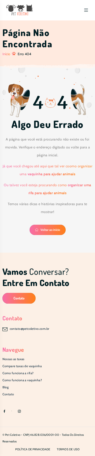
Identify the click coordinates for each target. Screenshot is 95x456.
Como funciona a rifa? (18, 373)
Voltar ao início (50, 230)
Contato (19, 298)
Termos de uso (68, 449)
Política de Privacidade (32, 449)
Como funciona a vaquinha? (22, 380)
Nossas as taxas (13, 359)
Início (6, 54)
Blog (5, 387)
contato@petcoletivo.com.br (29, 329)
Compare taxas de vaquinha (22, 366)
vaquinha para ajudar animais (51, 174)
